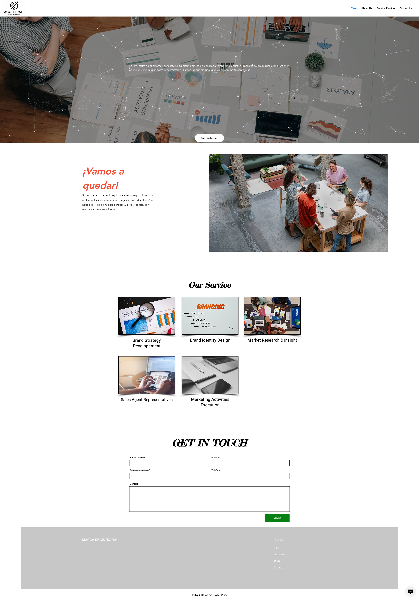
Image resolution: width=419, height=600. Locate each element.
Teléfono (215, 470)
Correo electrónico (139, 470)
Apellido (215, 457)
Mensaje (134, 484)
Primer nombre (137, 457)
